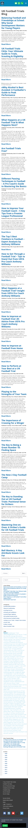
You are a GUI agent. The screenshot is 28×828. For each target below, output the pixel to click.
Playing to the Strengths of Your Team (13, 393)
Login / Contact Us (7, 804)
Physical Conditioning (9, 608)
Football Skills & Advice (9, 606)
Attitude (8, 707)
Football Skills (11, 645)
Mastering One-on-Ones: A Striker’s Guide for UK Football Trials (13, 527)
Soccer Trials (23, 634)
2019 (6, 765)
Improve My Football (8, 800)
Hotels (18, 639)
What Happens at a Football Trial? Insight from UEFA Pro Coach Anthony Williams (13, 292)
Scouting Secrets (8, 610)
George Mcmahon (16, 636)
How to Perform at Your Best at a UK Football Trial (11, 368)
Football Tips (20, 645)
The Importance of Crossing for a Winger (12, 421)
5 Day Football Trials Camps (9, 782)
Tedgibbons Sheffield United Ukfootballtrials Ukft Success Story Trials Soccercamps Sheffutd (13, 682)
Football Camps (6, 790)
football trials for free (16, 716)
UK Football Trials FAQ (10, 725)
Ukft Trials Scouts (13, 671)
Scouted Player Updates (10, 614)
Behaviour (12, 708)
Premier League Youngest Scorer (13, 703)
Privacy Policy (6, 808)
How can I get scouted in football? (12, 745)
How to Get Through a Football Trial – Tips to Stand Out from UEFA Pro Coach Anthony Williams (13, 259)
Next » (23, 573)
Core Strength (16, 644)
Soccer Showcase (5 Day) (9, 786)
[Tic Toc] (17, 813)
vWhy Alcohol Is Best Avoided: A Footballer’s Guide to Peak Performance (13, 91)
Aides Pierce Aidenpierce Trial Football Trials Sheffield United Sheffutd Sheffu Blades (13, 661)
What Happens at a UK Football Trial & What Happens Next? (13, 122)
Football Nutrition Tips (12, 709)
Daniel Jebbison (8, 702)
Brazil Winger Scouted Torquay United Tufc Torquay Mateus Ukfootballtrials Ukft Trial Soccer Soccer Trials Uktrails (13, 649)
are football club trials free (14, 717)
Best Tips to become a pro (16, 711)
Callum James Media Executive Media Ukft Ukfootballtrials (15, 686)
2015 (6, 773)
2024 (6, 757)
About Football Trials (9, 626)
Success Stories (6, 798)
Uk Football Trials (19, 702)
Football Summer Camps (8, 788)
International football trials (12, 730)
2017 (6, 769)
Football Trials (13, 638)
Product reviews (8, 624)
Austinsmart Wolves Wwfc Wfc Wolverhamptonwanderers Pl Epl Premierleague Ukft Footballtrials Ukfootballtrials (15, 691)
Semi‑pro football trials (10, 732)
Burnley (5, 636)
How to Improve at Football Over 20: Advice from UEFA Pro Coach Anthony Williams (13, 321)
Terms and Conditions (8, 806)
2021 (6, 761)
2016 (6, 771)
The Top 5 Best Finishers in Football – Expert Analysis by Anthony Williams (12, 240)
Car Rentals (16, 641)
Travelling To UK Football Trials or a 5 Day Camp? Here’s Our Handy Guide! (14, 743)
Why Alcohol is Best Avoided (18, 724)
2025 (6, 755)
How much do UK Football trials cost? (13, 741)
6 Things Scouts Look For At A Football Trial (14, 739)
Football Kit (13, 642)
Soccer (16, 634)
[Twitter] (21, 813)
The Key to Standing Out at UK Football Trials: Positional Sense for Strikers (13, 500)
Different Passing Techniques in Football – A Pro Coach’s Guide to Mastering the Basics (13, 182)
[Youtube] (13, 813)
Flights (10, 641)
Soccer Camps (6, 794)
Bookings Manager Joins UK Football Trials (14, 747)
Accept (5, 825)
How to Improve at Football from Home (12, 347)
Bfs (10, 636)
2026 (6, 753)
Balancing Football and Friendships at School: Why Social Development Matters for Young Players (15, 588)
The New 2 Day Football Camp (13, 476)
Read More (6, 44)
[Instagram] (8, 813)
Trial (17, 633)
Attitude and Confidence (10, 612)
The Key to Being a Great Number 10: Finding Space (11, 447)
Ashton (5, 638)
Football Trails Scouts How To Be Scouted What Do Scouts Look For (14, 699)
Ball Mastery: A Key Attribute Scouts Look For (12, 553)
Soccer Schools (6, 792)
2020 (6, 763)
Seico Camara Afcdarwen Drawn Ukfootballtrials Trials (14, 669)
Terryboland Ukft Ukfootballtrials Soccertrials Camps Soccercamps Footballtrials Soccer (14, 695)
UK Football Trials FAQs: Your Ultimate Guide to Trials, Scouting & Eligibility (12, 52)
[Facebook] (4, 813)
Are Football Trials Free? (11, 149)
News (5, 633)
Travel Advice (22, 638)
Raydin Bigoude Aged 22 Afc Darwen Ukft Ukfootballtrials (15, 678)
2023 (6, 759)
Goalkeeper (11, 633)
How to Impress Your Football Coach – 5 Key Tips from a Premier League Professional (13, 212)
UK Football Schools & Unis (10, 616)
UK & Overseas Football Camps (11, 618)
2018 (6, 767)
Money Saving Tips (9, 639)
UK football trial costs (16, 728)
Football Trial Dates (7, 784)
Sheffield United (8, 705)
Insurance (6, 642)
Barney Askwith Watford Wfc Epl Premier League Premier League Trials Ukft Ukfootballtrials (14, 665)
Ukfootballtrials (8, 634)
